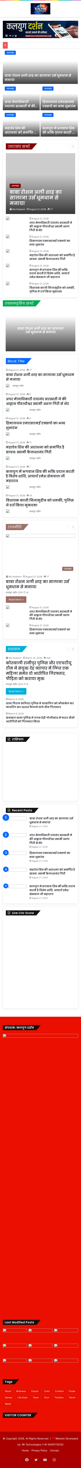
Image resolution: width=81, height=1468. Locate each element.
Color (47, 1391)
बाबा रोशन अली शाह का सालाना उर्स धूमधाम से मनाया (38, 77)
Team (36, 1397)
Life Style (23, 1397)
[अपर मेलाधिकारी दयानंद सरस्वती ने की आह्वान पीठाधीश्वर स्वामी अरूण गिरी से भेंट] (21, 97)
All (41, 146)
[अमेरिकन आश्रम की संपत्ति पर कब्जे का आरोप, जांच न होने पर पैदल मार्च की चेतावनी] (66, 1365)
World (8, 1403)
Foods (72, 1391)
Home (25, 1450)
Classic (35, 1391)
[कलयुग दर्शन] (40, 8)
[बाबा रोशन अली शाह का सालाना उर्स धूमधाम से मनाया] (40, 66)
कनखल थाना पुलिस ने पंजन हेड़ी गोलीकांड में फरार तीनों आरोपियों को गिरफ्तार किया (40, 719)
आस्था (48, 146)
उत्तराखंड (10, 52)
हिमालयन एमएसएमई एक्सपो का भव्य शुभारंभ (59, 104)
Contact (54, 1450)
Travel (72, 1397)
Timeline (58, 1397)
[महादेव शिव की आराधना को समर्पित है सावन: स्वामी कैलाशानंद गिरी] (21, 124)
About (8, 1391)
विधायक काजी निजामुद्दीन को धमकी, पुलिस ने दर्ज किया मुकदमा (52, 289)
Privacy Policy (39, 1450)
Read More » (16, 599)
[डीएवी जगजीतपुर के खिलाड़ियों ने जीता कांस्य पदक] (40, 1365)
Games (8, 1397)
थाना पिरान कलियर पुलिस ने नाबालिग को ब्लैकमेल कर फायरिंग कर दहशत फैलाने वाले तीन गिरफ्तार (40, 705)
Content (59, 1391)
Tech (46, 1397)
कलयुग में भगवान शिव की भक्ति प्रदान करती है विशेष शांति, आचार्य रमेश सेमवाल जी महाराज (49, 273)
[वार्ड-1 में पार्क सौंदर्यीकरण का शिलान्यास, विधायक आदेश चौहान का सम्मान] (15, 1365)
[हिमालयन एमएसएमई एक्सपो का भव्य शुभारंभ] (59, 97)
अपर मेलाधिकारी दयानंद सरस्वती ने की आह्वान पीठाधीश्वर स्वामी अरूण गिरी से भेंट (21, 108)
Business (21, 1391)
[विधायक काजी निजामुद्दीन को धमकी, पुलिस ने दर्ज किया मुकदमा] (8, 283)
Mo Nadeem (18, 209)
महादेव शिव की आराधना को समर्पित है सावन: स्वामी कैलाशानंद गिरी (20, 134)
